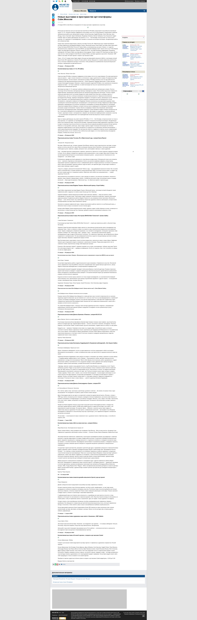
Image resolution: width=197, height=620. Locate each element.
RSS (144, 612)
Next (143, 91)
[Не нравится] (57, 564)
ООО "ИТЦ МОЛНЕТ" (63, 615)
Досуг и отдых (83, 14)
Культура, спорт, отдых (74, 14)
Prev (138, 91)
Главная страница (58, 14)
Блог (141, 612)
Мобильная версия (129, 1)
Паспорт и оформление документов (134, 75)
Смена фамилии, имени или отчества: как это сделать (136, 78)
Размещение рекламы (140, 614)
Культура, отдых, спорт (134, 44)
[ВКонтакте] (53, 15)
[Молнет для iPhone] (65, 1)
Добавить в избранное (140, 1)
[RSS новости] (59, 1)
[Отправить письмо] (53, 25)
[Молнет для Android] (62, 1)
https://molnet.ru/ (80, 614)
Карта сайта (131, 612)
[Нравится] (55, 564)
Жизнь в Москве (63, 14)
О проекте (137, 612)
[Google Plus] (53, 20)
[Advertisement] (109, 5)
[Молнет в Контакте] (53, 1)
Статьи (55, 576)
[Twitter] (53, 17)
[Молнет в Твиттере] (56, 1)
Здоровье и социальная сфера (136, 53)
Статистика (125, 612)
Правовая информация (129, 614)
